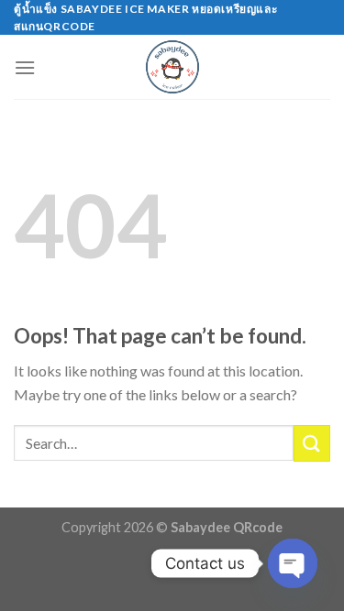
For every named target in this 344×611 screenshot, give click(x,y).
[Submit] (312, 443)
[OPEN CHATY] (292, 563)
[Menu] (25, 67)
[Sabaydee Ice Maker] (172, 67)
